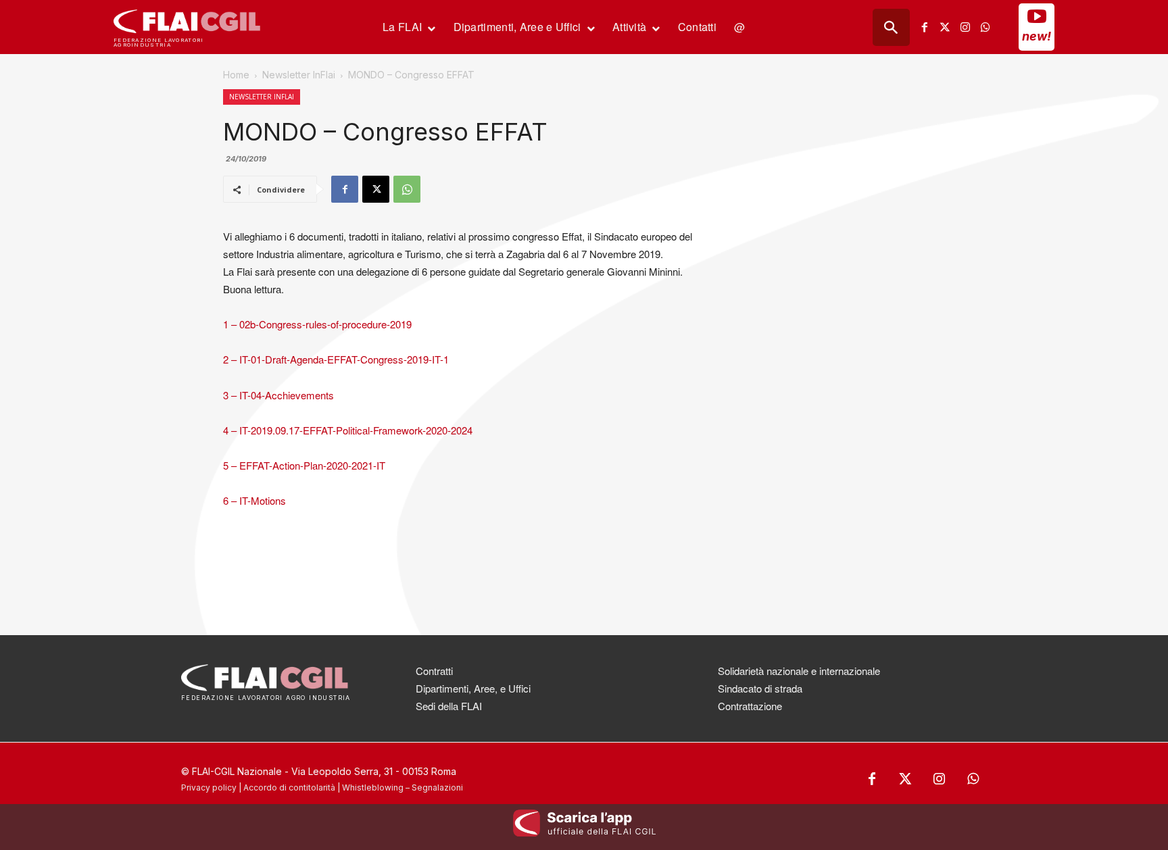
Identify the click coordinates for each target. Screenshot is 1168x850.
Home (236, 74)
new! (1036, 36)
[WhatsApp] (406, 189)
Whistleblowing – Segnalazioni (402, 787)
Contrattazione (750, 706)
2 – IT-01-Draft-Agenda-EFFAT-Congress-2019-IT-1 (336, 359)
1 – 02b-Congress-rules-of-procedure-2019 (317, 324)
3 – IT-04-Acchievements (278, 395)
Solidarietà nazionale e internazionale (799, 671)
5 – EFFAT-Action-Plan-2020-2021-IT (304, 465)
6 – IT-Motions (254, 500)
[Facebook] (925, 27)
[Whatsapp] (985, 27)
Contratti (434, 671)
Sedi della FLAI (449, 706)
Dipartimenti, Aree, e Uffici (473, 688)
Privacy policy (209, 787)
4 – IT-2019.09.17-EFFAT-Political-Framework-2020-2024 (347, 430)
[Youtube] (1036, 16)
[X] (375, 189)
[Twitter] (945, 27)
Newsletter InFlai (298, 74)
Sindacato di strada (760, 688)
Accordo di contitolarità (289, 787)
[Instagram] (965, 27)
